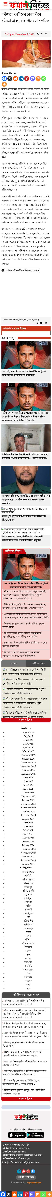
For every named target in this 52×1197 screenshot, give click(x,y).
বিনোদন (28, 947)
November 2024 (28, 807)
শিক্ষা (28, 973)
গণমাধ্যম (28, 902)
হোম (28, 988)
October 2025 (28, 770)
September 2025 (28, 773)
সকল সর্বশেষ (25, 720)
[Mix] (38, 78)
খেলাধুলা (28, 898)
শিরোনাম (28, 270)
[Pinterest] (26, 78)
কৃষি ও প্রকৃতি (28, 890)
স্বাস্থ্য (28, 984)
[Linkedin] (21, 78)
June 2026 (28, 739)
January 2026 (28, 758)
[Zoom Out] (41, 33)
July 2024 (28, 822)
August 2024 (28, 818)
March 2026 (28, 751)
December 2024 (28, 803)
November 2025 (28, 766)
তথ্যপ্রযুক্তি (28, 913)
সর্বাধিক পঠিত (38, 663)
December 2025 (28, 762)
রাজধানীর (28, 962)
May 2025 (28, 785)
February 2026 (28, 754)
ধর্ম (28, 917)
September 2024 (28, 815)
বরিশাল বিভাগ (18, 270)
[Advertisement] (26, 296)
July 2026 (28, 736)
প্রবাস (28, 932)
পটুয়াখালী (28, 924)
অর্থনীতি (28, 875)
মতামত (28, 958)
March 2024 (28, 837)
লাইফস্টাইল (28, 969)
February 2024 (28, 841)
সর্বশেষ (13, 663)
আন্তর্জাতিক (28, 883)
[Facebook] (4, 78)
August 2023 (28, 863)
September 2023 (28, 860)
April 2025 (28, 788)
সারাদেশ (35, 270)
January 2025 (28, 800)
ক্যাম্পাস (28, 894)
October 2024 (28, 811)
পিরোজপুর (28, 928)
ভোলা (28, 951)
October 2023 (28, 856)
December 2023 (28, 848)
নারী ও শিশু (28, 920)
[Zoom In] (37, 33)
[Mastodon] (32, 78)
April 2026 (28, 747)
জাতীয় (28, 905)
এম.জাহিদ (25, 1145)
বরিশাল (9, 270)
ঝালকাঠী (28, 909)
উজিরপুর (28, 887)
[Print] (46, 33)
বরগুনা (28, 935)
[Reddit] (15, 78)
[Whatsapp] (43, 78)
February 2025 (28, 796)
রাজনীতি (28, 966)
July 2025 (28, 777)
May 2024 (28, 830)
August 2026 (28, 732)
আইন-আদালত (28, 879)
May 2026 (28, 743)
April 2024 (28, 833)
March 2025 (28, 792)
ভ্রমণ (28, 954)
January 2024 (28, 845)
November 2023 (28, 852)
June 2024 (28, 826)
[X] (9, 78)
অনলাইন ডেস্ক (28, 872)
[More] (4, 84)
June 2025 (28, 781)
